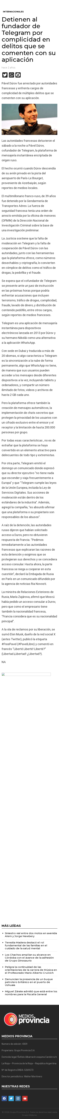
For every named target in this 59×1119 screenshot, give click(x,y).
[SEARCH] (56, 2)
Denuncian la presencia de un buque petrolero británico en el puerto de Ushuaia (29, 982)
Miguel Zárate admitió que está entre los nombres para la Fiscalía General (31, 993)
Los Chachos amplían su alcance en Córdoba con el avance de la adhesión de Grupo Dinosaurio (29, 957)
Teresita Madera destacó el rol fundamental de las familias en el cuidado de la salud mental (26, 945)
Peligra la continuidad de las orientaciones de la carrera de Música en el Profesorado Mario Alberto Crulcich (31, 969)
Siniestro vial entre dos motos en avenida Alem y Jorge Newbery (31, 935)
